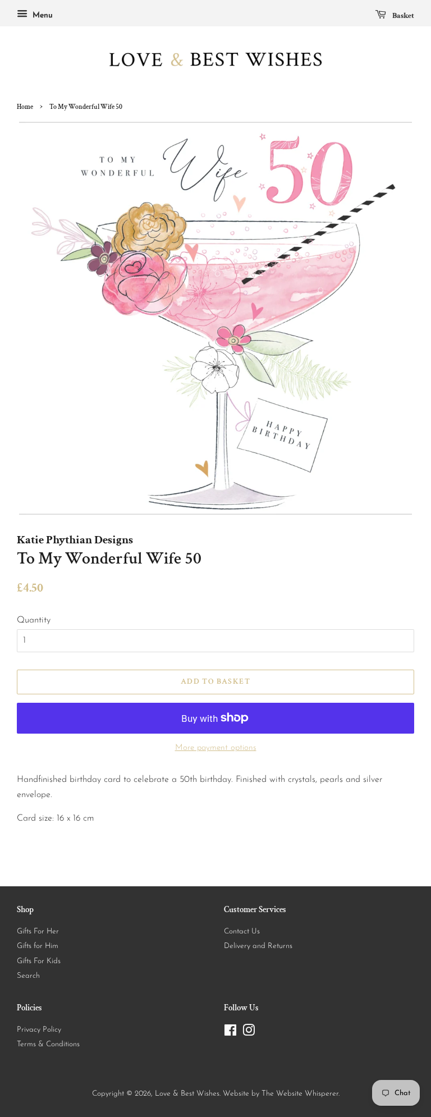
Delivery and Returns (258, 946)
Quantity (34, 620)
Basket (402, 16)
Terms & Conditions (48, 1044)
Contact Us (242, 931)
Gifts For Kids (39, 961)
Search (28, 975)
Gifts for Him (37, 946)
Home (25, 107)
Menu (41, 15)
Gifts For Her (38, 931)
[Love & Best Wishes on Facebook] (230, 1033)
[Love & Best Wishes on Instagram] (248, 1033)
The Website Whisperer (300, 1093)
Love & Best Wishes (187, 1093)
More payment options (215, 748)
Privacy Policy (39, 1029)
